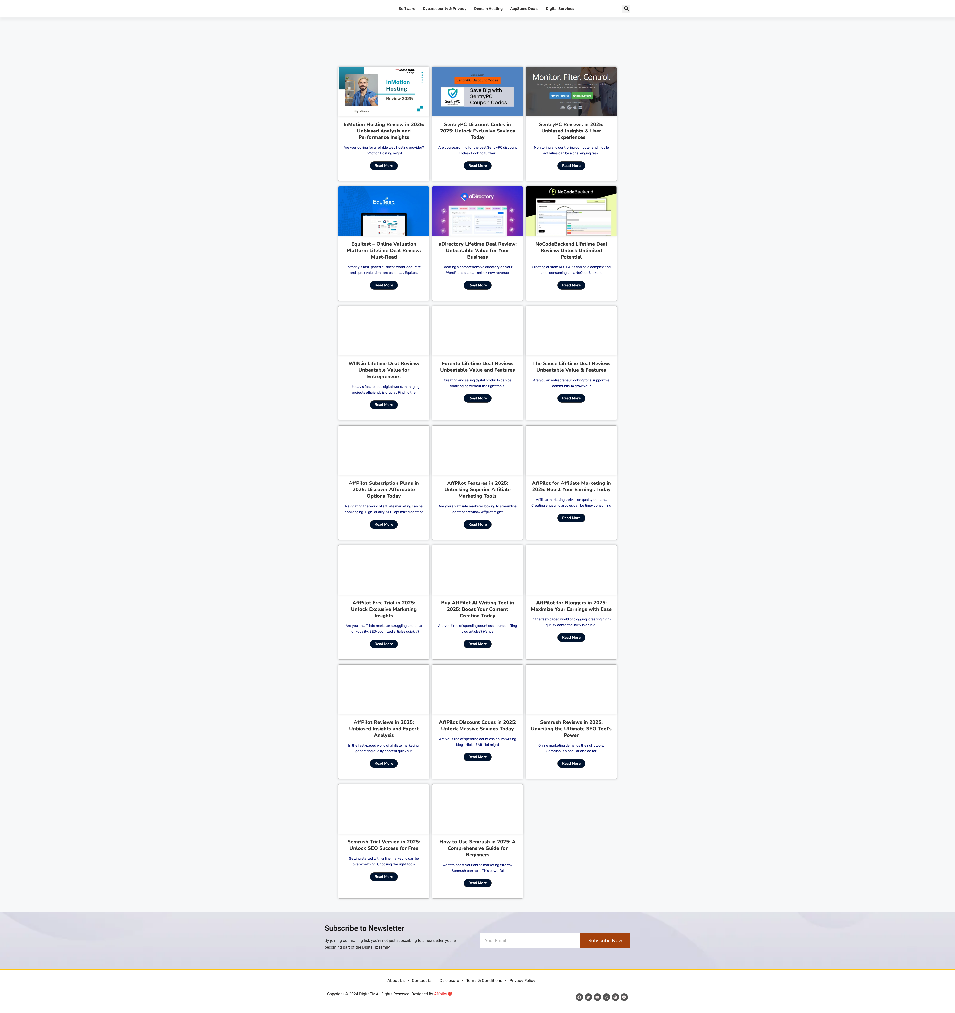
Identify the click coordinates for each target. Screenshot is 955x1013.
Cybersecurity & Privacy (445, 8)
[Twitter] (588, 997)
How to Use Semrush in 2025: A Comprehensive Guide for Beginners (477, 848)
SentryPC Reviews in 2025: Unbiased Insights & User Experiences (571, 131)
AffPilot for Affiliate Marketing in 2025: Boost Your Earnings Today (571, 486)
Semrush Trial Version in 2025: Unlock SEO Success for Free (383, 845)
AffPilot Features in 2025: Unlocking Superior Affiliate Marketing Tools (477, 489)
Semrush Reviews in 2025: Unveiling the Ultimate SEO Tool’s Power (571, 729)
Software (407, 8)
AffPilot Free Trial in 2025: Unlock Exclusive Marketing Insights (384, 609)
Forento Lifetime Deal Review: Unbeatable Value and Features (477, 366)
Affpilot (440, 994)
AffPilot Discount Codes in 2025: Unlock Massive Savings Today (477, 725)
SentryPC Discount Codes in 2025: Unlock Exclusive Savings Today (477, 131)
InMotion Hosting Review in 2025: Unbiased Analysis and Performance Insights (384, 131)
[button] (626, 9)
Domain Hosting (488, 8)
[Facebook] (579, 997)
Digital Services (560, 8)
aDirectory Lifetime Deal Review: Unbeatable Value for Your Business (478, 250)
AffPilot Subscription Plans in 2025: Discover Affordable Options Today (384, 489)
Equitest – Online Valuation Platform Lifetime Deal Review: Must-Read (384, 250)
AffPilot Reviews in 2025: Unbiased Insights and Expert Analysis (384, 729)
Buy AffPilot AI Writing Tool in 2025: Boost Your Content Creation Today (477, 609)
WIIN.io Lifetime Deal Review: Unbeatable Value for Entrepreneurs (383, 370)
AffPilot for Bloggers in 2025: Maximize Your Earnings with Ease (571, 606)
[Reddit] (624, 997)
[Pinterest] (615, 997)
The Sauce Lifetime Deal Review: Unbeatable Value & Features (571, 366)
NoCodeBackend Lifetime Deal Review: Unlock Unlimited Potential (571, 250)
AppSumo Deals (524, 8)
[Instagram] (606, 997)
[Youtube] (597, 997)
